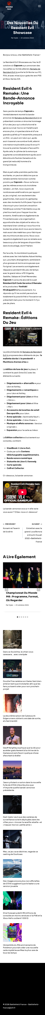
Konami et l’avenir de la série (11, 528)
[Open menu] (39, 6)
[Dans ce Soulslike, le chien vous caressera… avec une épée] (22, 639)
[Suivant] (38, 588)
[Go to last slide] (6, 588)
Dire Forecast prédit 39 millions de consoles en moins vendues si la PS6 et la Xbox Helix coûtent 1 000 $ (22, 915)
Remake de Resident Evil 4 (26, 118)
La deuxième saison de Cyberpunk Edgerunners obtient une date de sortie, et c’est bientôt (22, 718)
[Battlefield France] (9, 6)
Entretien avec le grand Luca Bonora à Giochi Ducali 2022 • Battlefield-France (33, 533)
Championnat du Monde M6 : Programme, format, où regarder (22, 596)
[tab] (17, 617)
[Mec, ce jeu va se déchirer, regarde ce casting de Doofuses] (22, 839)
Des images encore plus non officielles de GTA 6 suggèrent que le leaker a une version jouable (21, 883)
